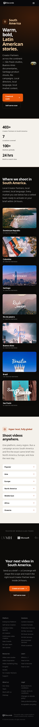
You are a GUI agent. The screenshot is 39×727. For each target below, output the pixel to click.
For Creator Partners (9, 673)
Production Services (28, 628)
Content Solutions (27, 622)
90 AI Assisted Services (26, 641)
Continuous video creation (8, 637)
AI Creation (6, 633)
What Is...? (24, 657)
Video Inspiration (8, 660)
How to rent (25, 667)
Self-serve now (11, 105)
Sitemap (5, 695)
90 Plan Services (26, 631)
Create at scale (9, 97)
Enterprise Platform (9, 622)
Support (5, 676)
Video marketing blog (9, 664)
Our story (5, 686)
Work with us (7, 692)
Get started (6, 647)
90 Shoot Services (27, 634)
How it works (6, 641)
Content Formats (27, 625)
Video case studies (8, 657)
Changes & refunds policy (28, 697)
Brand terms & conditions (26, 687)
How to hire (25, 660)
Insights (5, 667)
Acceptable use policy (28, 704)
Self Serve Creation (9, 625)
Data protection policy (29, 701)
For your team (7, 644)
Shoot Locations (26, 645)
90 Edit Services (26, 637)
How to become (26, 664)
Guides (4, 670)
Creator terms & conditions (26, 692)
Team (4, 689)
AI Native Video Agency (7, 629)
